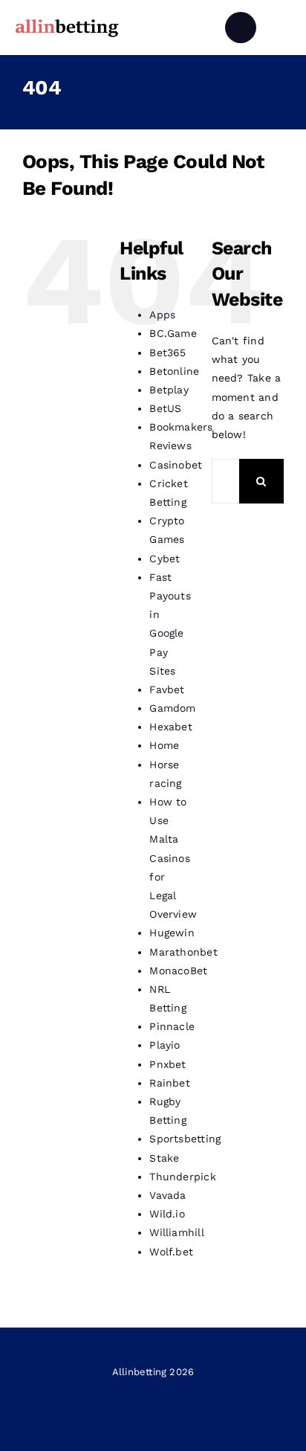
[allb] (67, 22)
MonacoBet (178, 971)
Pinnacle (172, 1026)
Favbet (166, 689)
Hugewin (171, 933)
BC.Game (172, 333)
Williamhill (176, 1232)
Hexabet (170, 727)
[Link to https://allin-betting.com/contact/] (240, 27)
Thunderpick (182, 1177)
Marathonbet (183, 952)
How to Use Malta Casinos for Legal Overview (173, 858)
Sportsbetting (185, 1139)
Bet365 (167, 352)
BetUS (165, 408)
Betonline (174, 371)
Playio (164, 1045)
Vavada (167, 1195)
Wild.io (166, 1214)
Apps (162, 315)
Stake (164, 1158)
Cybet (164, 558)
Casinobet (175, 465)
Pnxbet (167, 1064)
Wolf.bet (171, 1252)
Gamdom (172, 708)
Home (164, 745)
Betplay (168, 390)
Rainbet (169, 1083)
